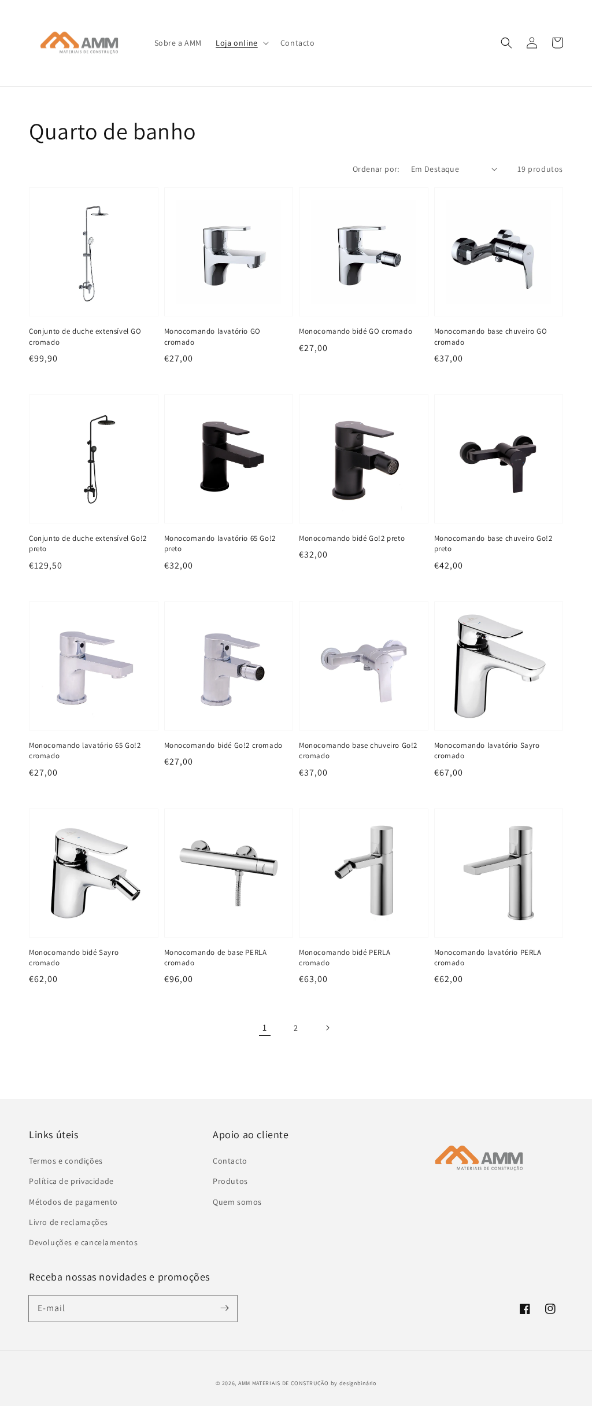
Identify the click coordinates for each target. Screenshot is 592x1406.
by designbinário (353, 1383)
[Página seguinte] (327, 1027)
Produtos (230, 1181)
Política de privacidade (71, 1181)
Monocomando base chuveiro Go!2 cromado (358, 750)
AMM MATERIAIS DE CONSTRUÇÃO (283, 1383)
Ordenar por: (376, 169)
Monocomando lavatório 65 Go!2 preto (220, 543)
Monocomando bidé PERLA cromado (344, 957)
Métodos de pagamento (73, 1202)
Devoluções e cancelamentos (83, 1242)
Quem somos (237, 1202)
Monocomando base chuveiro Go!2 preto (493, 543)
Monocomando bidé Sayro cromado (74, 957)
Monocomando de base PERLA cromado (215, 957)
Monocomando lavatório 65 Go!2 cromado (84, 750)
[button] (241, 43)
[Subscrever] (224, 1308)
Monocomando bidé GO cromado (355, 331)
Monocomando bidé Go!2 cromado (223, 745)
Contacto (230, 1161)
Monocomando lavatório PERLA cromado (488, 957)
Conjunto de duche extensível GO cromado (85, 336)
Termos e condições (66, 1161)
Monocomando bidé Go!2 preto (352, 538)
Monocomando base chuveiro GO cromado (490, 336)
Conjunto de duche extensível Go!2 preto (88, 543)
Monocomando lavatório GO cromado (212, 336)
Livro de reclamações (68, 1222)
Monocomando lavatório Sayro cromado (487, 750)
